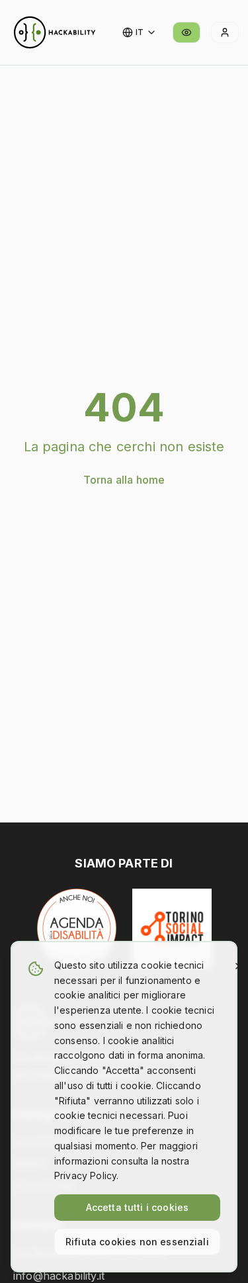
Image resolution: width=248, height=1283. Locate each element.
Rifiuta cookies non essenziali (137, 1241)
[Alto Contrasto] (186, 32)
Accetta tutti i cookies (137, 1207)
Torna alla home (124, 479)
